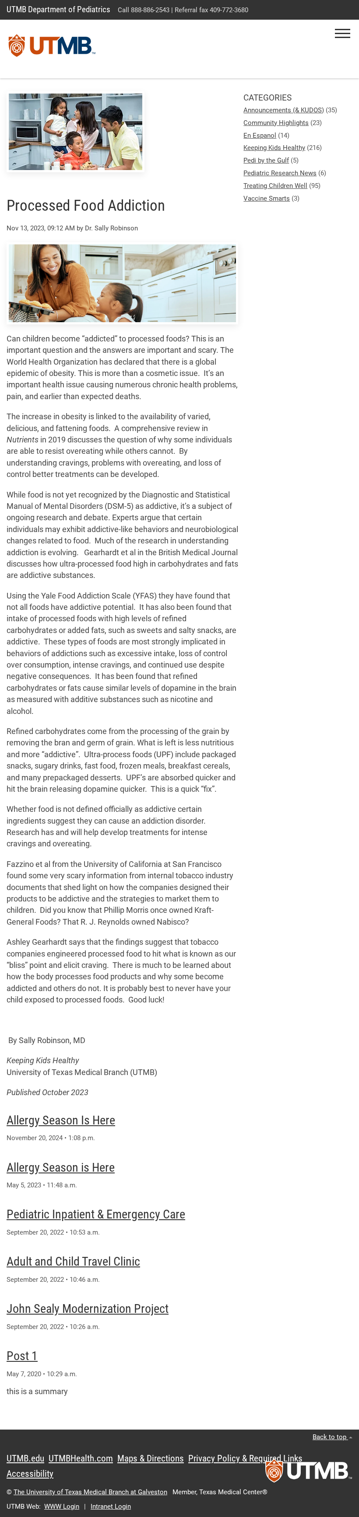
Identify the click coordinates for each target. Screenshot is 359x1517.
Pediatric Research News (280, 173)
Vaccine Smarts (266, 198)
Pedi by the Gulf (266, 160)
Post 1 (22, 1356)
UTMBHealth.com (81, 1458)
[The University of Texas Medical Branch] (52, 49)
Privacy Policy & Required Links (245, 1458)
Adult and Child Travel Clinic (73, 1261)
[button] (342, 33)
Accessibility (30, 1473)
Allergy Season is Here (61, 1167)
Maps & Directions (150, 1458)
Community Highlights (276, 123)
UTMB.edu (25, 1458)
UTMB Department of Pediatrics (58, 9)
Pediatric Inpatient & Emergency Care (96, 1214)
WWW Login (61, 1506)
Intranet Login (111, 1506)
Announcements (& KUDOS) (283, 110)
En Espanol (259, 135)
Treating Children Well (275, 186)
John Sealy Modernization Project (88, 1308)
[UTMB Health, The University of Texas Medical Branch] (308, 1473)
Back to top (330, 1437)
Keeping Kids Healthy (274, 148)
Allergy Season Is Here (61, 1120)
